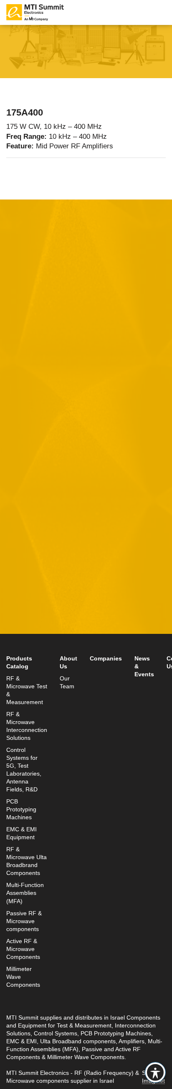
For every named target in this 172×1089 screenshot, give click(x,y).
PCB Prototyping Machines (21, 809)
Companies (106, 658)
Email (15, 370)
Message (20, 447)
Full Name (23, 332)
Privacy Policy (116, 541)
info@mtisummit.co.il (39, 641)
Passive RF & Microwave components (24, 921)
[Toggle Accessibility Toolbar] (155, 1072)
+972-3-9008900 (44, 621)
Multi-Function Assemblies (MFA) (25, 893)
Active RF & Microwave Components (23, 949)
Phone (16, 409)
